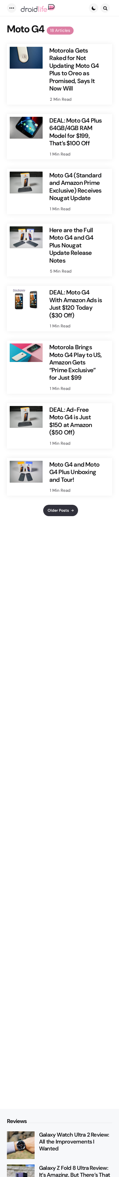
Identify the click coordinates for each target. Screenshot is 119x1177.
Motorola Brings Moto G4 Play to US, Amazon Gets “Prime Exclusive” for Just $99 (75, 362)
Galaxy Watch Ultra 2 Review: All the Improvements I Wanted (74, 1141)
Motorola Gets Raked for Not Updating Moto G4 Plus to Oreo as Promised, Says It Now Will (74, 69)
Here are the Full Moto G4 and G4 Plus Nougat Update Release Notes (71, 245)
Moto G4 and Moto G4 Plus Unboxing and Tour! (74, 472)
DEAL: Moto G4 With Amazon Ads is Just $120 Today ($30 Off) (75, 304)
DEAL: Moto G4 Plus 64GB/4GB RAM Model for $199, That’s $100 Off (75, 132)
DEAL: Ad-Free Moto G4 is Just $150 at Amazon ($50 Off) (70, 421)
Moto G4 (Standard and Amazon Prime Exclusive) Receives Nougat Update (75, 187)
